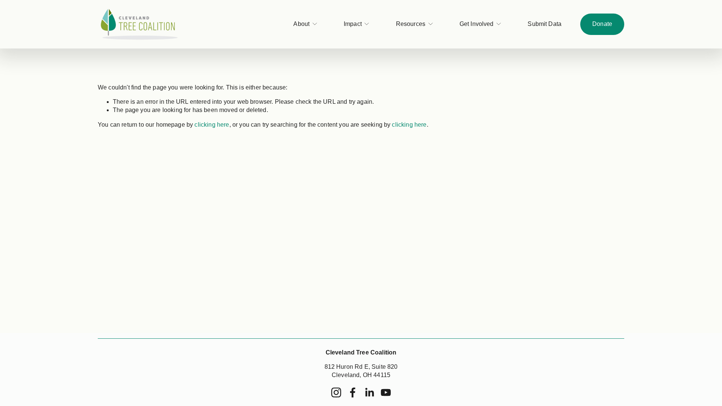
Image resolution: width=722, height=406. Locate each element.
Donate (602, 24)
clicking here (211, 124)
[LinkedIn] (369, 392)
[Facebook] (352, 392)
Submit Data (544, 24)
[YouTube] (386, 392)
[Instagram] (336, 392)
